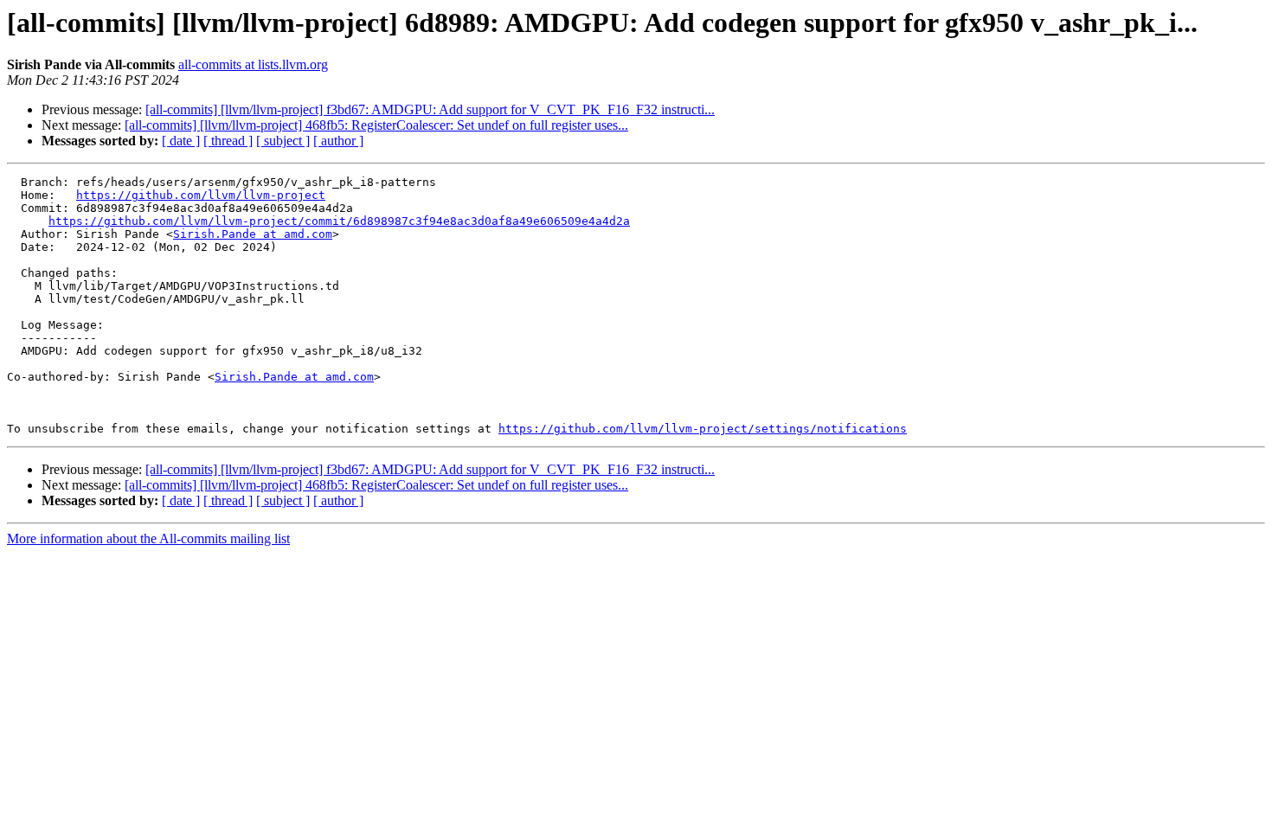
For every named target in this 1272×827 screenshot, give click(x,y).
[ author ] (338, 140)
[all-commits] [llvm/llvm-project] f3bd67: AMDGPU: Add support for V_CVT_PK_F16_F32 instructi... (430, 109)
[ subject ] (283, 140)
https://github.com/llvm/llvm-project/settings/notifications (702, 428)
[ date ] (181, 140)
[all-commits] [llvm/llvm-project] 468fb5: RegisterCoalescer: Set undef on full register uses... (376, 125)
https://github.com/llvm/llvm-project (200, 195)
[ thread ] (228, 140)
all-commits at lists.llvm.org (253, 64)
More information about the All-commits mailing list (148, 538)
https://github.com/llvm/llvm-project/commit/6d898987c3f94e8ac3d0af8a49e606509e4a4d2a (339, 221)
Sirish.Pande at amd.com (252, 234)
